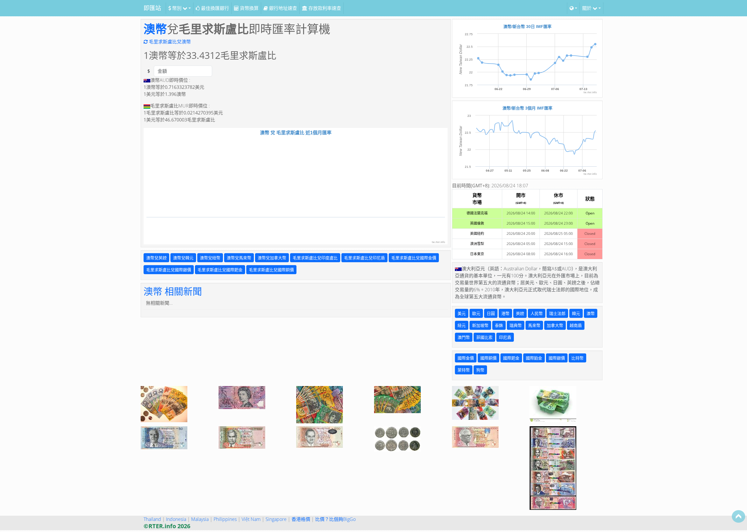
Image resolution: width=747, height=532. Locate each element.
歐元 (476, 313)
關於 (587, 8)
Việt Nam (251, 519)
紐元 (462, 325)
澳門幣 (464, 337)
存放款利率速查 (324, 8)
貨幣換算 (249, 8)
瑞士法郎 (557, 313)
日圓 (491, 313)
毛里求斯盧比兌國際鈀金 (220, 269)
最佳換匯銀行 (214, 8)
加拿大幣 (555, 325)
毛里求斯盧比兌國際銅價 (271, 269)
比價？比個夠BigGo (335, 519)
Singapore (276, 519)
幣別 (177, 8)
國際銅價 (488, 358)
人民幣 (536, 313)
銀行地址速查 (282, 8)
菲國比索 (484, 337)
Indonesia (176, 519)
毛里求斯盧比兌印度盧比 (315, 257)
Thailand (152, 519)
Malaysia (200, 519)
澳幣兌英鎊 (156, 257)
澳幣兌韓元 (183, 257)
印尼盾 (505, 337)
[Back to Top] (739, 516)
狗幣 (480, 370)
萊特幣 (464, 370)
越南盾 (576, 325)
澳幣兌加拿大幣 (272, 257)
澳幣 (155, 29)
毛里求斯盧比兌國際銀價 (168, 269)
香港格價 (301, 519)
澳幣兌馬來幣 (239, 257)
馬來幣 (534, 325)
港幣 (505, 313)
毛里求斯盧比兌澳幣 (169, 41)
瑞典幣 (515, 325)
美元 (462, 313)
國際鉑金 (534, 358)
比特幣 (577, 358)
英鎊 (520, 313)
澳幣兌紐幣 (210, 257)
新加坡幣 (480, 325)
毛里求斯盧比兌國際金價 (413, 257)
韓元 (576, 313)
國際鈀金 (511, 358)
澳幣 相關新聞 (173, 291)
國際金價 (466, 358)
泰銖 (499, 325)
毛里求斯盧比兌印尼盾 (364, 257)
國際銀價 (557, 358)
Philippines (225, 519)
